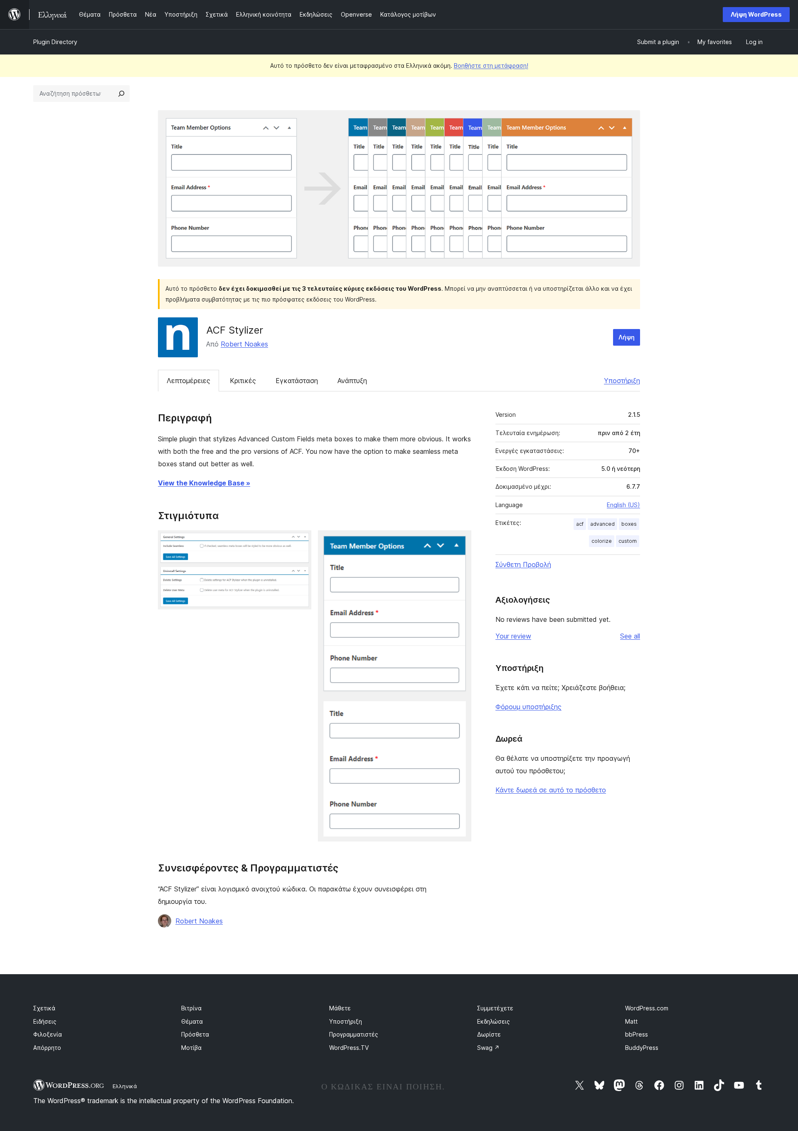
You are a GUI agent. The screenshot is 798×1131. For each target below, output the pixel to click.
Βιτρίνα (191, 1008)
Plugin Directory (55, 41)
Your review (513, 636)
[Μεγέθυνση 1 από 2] (300, 541)
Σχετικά (44, 1008)
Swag (488, 1047)
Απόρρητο (47, 1047)
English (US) (623, 504)
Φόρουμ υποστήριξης (528, 707)
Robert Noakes (244, 344)
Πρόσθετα (195, 1034)
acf (580, 524)
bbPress (636, 1034)
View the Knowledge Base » (204, 483)
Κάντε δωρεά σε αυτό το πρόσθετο (550, 790)
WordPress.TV (349, 1047)
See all (630, 636)
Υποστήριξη (622, 380)
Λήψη (626, 337)
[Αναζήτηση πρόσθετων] (121, 93)
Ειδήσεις (45, 1021)
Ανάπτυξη (352, 380)
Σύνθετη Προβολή (523, 564)
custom (627, 541)
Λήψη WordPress (756, 14)
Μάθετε (340, 1008)
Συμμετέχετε (495, 1008)
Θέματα (192, 1021)
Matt (631, 1021)
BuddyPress (641, 1047)
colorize (601, 541)
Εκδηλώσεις (493, 1021)
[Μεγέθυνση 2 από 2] (460, 541)
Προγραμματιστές (353, 1034)
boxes (629, 524)
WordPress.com (646, 1008)
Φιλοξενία (47, 1034)
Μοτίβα (191, 1047)
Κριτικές (243, 380)
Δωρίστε (489, 1034)
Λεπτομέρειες (188, 380)
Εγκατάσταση (297, 380)
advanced (602, 524)
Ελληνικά (125, 1086)
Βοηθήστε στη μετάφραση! (491, 65)
